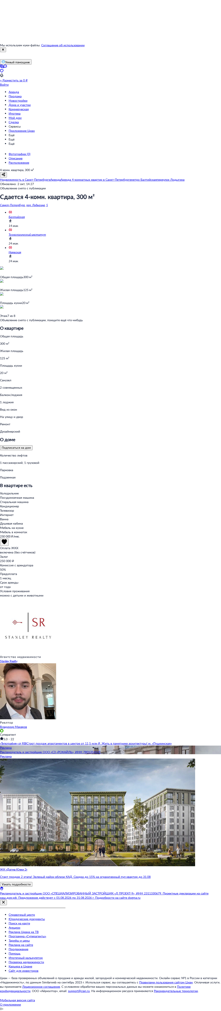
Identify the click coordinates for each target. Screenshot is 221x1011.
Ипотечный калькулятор (26, 958)
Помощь (15, 953)
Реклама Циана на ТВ (24, 932)
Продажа (15, 96)
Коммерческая (19, 109)
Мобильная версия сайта (17, 1000)
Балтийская (17, 217)
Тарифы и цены (19, 940)
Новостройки (18, 100)
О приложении (10, 1004)
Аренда (14, 92)
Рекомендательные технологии (176, 991)
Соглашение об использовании (63, 45)
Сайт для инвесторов (23, 971)
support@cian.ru (79, 991)
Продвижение (18, 949)
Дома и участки (20, 105)
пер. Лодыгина (35, 205)
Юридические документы (27, 919)
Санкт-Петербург (12, 205)
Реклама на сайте (21, 945)
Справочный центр (22, 915)
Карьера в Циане (20, 966)
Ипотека (15, 113)
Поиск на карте (19, 923)
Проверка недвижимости (26, 962)
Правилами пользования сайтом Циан (166, 982)
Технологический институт (27, 234)
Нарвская (15, 252)
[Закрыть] (3, 49)
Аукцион (14, 927)
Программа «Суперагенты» (27, 936)
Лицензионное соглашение (41, 987)
